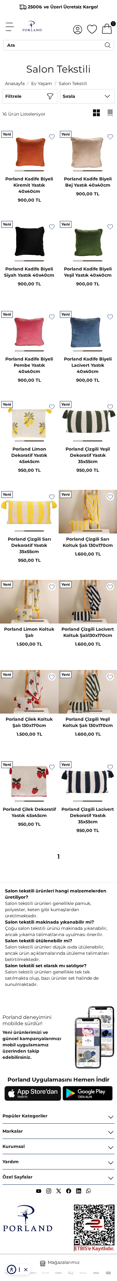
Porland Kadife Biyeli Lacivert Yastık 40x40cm (88, 365)
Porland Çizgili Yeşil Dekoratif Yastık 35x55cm (88, 455)
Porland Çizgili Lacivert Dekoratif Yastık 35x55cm (87, 815)
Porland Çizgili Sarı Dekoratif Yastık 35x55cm (29, 545)
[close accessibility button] (25, 1269)
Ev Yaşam (41, 83)
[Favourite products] (92, 27)
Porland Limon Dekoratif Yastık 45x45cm (29, 455)
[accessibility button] (11, 1269)
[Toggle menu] (13, 26)
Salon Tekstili (73, 83)
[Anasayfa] (32, 27)
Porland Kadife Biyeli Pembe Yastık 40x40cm (29, 365)
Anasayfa (15, 83)
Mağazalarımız (64, 1262)
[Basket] (107, 27)
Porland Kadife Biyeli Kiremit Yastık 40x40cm (29, 185)
